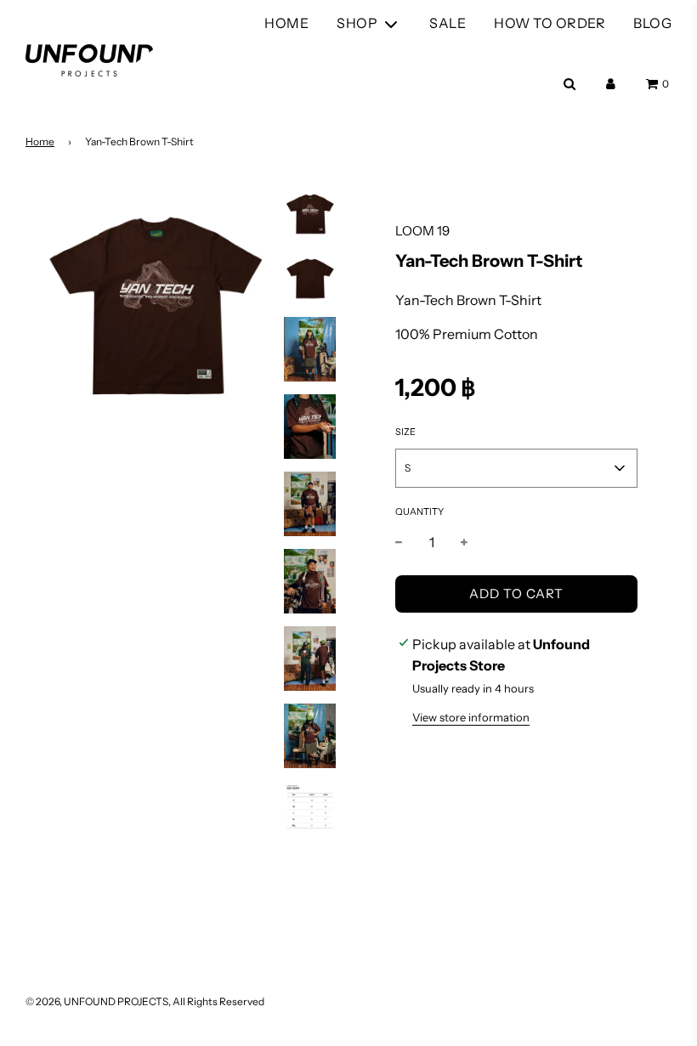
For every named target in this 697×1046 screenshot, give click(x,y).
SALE (447, 22)
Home (40, 141)
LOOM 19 (422, 231)
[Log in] (611, 84)
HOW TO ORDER (549, 22)
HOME (286, 22)
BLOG (652, 22)
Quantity (419, 511)
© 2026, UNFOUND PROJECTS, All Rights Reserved (145, 1001)
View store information (471, 717)
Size (405, 432)
